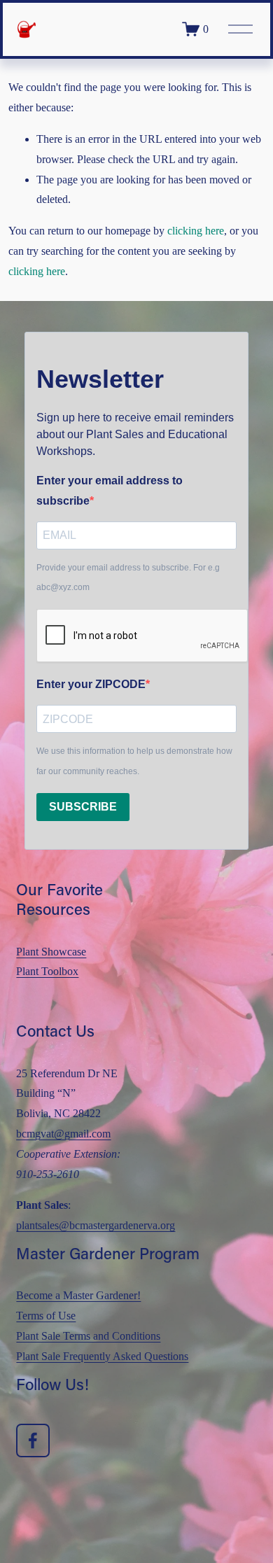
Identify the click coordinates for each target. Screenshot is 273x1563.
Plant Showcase (51, 952)
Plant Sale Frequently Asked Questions (102, 1356)
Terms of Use (46, 1316)
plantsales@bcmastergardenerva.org (95, 1225)
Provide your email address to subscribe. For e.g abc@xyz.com (128, 578)
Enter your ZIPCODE (91, 684)
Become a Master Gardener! (78, 1295)
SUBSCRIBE (83, 807)
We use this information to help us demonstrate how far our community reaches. (134, 761)
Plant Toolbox (47, 971)
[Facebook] (33, 1440)
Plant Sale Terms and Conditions (88, 1336)
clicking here (195, 231)
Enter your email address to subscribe (109, 491)
